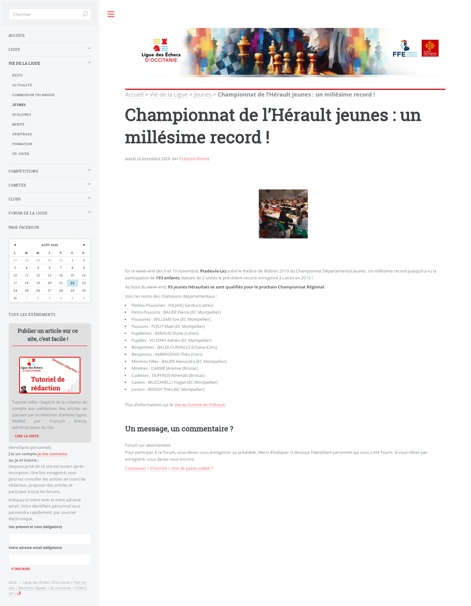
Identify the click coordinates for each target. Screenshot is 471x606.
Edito (17, 75)
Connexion (135, 468)
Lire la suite (27, 436)
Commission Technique (33, 95)
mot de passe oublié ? (191, 468)
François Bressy (194, 158)
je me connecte (52, 454)
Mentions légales (32, 588)
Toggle (111, 14)
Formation (22, 144)
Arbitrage (22, 134)
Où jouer (20, 154)
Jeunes (202, 94)
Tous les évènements (32, 314)
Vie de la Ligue (169, 94)
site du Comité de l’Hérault (199, 405)
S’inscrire (158, 468)
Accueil (134, 94)
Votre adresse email (35, 547)
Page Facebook (24, 227)
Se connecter (61, 588)
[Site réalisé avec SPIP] (19, 593)
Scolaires (21, 114)
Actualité (22, 85)
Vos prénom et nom (35, 526)
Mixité (18, 124)
